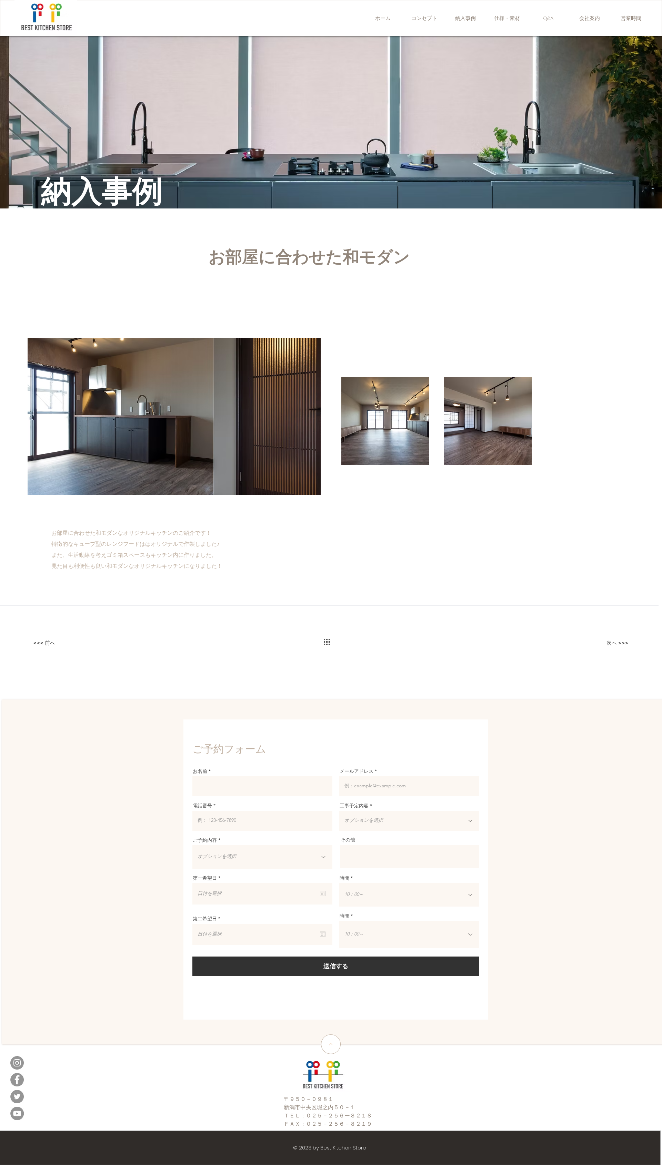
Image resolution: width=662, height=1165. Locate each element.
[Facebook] (17, 1079)
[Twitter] (17, 1096)
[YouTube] (17, 1113)
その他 (348, 839)
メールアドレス (356, 771)
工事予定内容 (354, 805)
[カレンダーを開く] (322, 893)
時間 (344, 878)
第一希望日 (208, 878)
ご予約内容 (205, 840)
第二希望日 (208, 918)
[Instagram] (17, 1063)
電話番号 (202, 805)
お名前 (200, 771)
